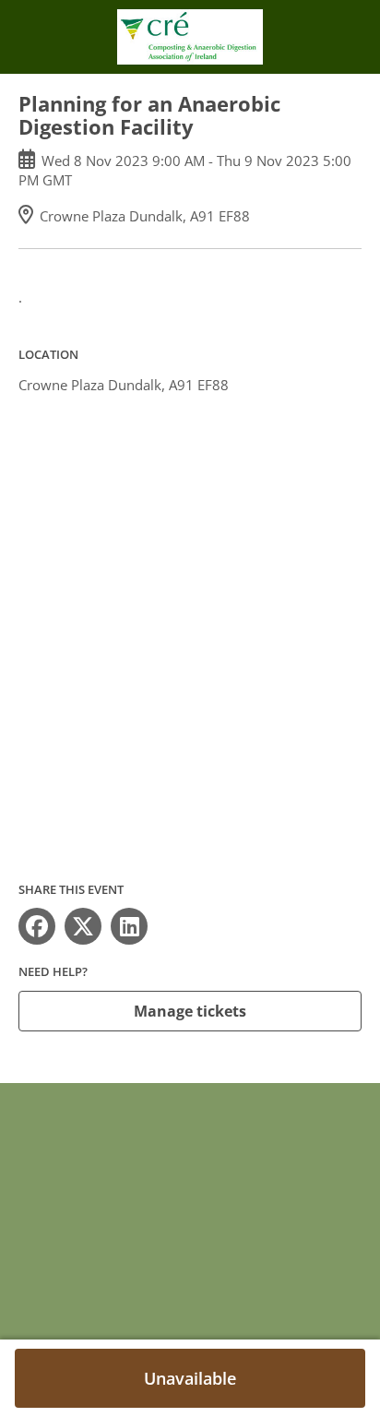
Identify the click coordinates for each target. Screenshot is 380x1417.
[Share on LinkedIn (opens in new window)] (129, 926)
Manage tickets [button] (190, 1011)
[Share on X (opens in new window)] (83, 926)
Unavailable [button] (190, 1378)
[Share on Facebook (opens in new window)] (36, 926)
